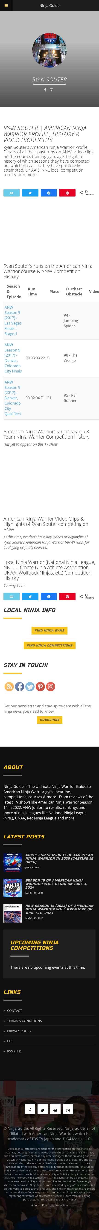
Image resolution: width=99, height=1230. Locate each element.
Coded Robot (42, 1205)
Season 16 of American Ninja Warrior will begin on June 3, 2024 (56, 884)
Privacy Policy (19, 1031)
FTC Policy (70, 1199)
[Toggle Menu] (6, 5)
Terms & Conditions (24, 1021)
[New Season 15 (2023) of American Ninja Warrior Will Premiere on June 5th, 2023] (12, 913)
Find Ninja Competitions (50, 645)
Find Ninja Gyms (49, 630)
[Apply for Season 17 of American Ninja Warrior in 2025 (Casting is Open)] (12, 862)
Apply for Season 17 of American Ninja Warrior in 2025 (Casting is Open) (59, 858)
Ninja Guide (49, 5)
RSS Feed (14, 1051)
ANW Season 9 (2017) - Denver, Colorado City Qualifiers (13, 398)
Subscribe (49, 720)
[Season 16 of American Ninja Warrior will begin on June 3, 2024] (12, 888)
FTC (10, 1041)
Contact (14, 1010)
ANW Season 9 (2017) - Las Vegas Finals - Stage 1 (13, 320)
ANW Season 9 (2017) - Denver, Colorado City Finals (13, 358)
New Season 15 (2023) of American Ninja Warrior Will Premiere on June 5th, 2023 (59, 909)
